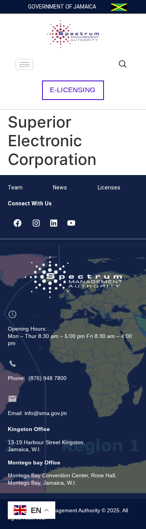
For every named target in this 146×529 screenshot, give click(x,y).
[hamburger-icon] (24, 64)
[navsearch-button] (122, 64)
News (60, 187)
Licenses (109, 187)
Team (15, 187)
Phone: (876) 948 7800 (37, 378)
